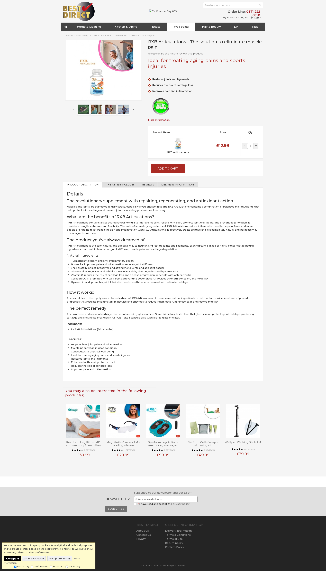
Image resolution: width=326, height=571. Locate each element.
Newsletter (117, 499)
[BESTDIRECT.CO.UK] (79, 11)
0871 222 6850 (253, 13)
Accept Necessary (59, 558)
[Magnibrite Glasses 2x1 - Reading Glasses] (123, 420)
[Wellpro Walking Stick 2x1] (243, 420)
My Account (230, 17)
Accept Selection (34, 558)
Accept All (13, 558)
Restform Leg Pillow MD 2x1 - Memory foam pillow (83, 444)
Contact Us (143, 534)
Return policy (174, 543)
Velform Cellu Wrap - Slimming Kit (203, 444)
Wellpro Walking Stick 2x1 (243, 442)
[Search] (260, 5)
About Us (142, 530)
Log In (244, 17)
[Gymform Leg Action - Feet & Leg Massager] (163, 420)
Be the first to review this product (182, 53)
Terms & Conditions (178, 534)
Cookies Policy (174, 547)
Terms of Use (174, 538)
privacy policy (181, 504)
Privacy (141, 538)
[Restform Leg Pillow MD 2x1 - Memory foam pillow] (83, 420)
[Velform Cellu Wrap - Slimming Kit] (203, 420)
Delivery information (178, 530)
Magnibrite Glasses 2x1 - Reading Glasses (123, 444)
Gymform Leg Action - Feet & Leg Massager (163, 444)
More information (159, 119)
